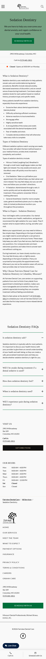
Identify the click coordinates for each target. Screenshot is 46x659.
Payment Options (12, 549)
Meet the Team (11, 538)
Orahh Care (9, 578)
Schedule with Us (23, 41)
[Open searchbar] (42, 6)
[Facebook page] (23, 636)
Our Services (10, 533)
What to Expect (11, 543)
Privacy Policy (11, 562)
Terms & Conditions (13, 568)
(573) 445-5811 (26, 60)
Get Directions (23, 448)
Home (6, 527)
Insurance (8, 554)
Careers (7, 573)
